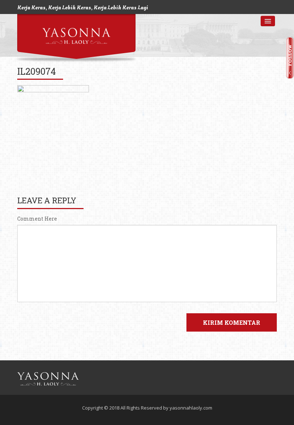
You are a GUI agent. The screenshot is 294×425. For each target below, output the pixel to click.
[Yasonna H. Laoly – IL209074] (48, 378)
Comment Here (37, 218)
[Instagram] (266, 379)
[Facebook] (252, 379)
